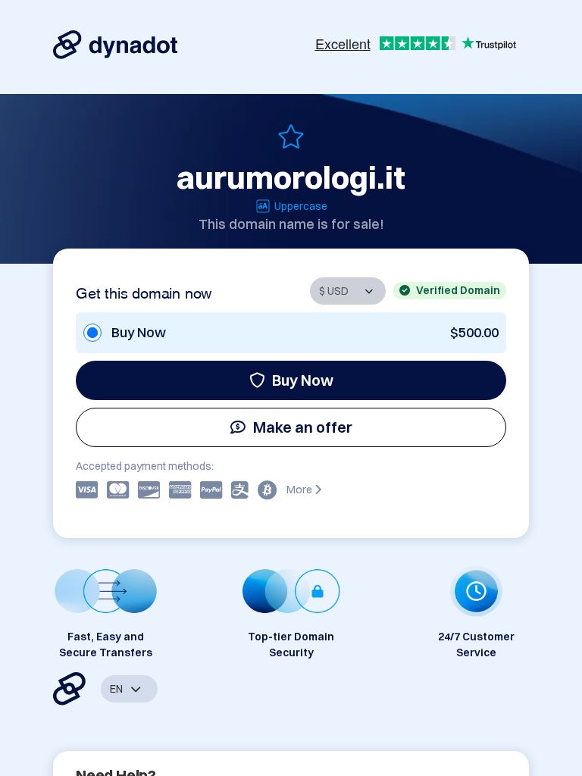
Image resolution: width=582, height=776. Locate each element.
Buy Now (302, 380)
